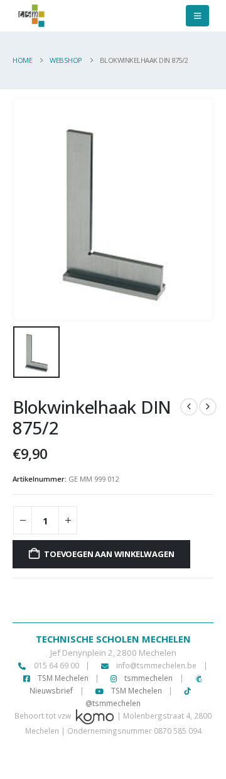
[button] (197, 15)
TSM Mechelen (62, 678)
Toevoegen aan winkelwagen (109, 554)
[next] (208, 407)
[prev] (189, 407)
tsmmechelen (147, 678)
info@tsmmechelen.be (156, 665)
